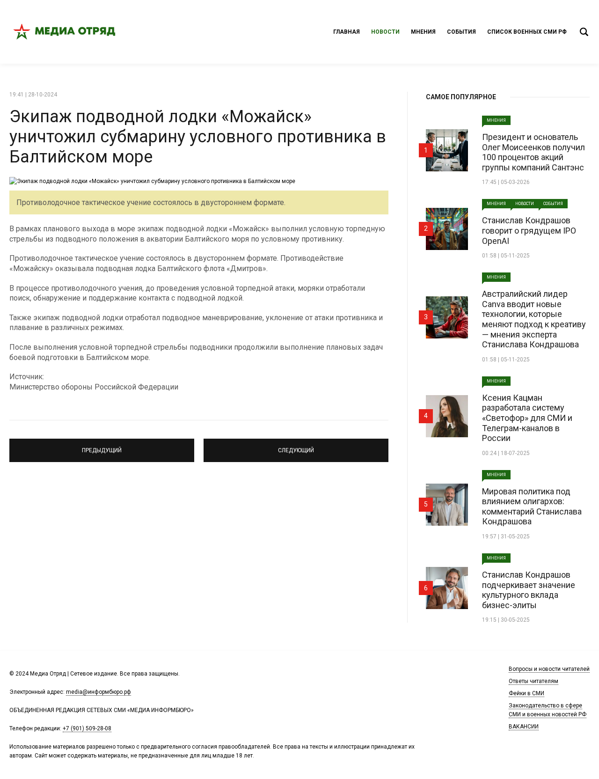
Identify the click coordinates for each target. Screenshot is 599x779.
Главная (346, 32)
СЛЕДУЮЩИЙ (296, 446)
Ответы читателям (533, 681)
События (461, 32)
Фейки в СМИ (526, 693)
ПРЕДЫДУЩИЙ (102, 446)
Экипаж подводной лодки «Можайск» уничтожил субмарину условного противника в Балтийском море (197, 137)
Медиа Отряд (65, 32)
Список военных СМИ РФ (527, 32)
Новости (385, 32)
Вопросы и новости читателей (549, 669)
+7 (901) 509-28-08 (87, 728)
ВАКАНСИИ (524, 726)
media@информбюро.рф (98, 692)
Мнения (423, 32)
